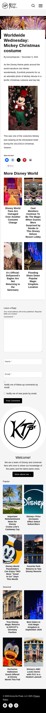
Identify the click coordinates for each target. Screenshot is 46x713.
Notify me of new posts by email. (21, 393)
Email (8, 374)
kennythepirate (12, 57)
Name (8, 361)
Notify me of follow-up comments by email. (21, 386)
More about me (22, 474)
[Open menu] (40, 6)
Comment (9, 317)
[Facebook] (5, 705)
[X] (10, 705)
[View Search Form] (33, 6)
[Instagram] (16, 705)
